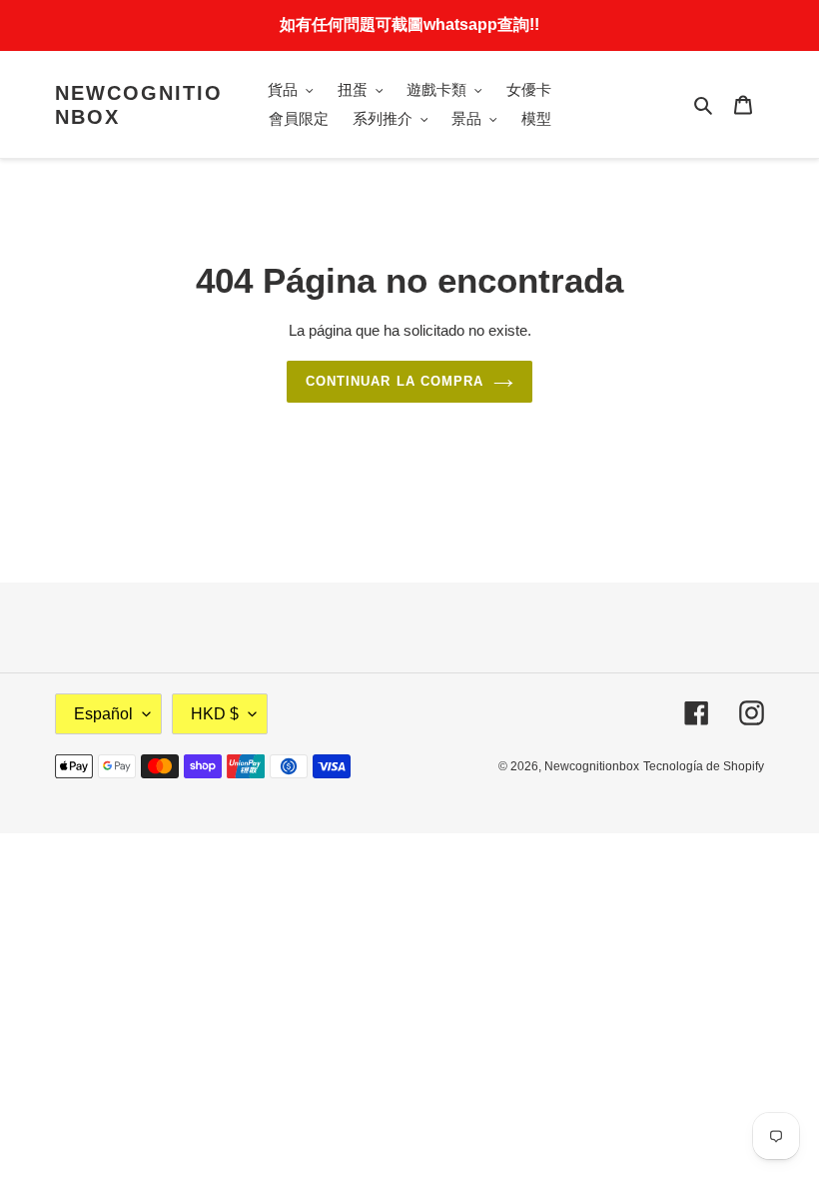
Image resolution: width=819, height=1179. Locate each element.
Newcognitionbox (139, 105)
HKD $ (215, 713)
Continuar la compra (394, 381)
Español (103, 713)
